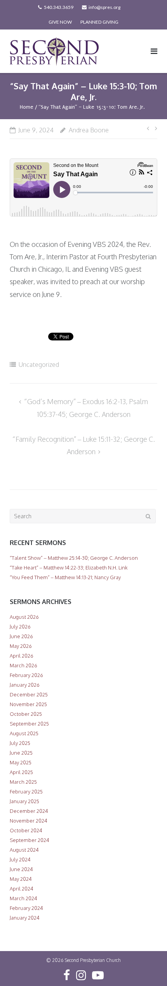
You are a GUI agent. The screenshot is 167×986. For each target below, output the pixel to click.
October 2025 (26, 714)
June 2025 (21, 753)
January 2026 (25, 685)
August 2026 (24, 617)
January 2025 (24, 801)
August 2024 (24, 850)
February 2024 (26, 908)
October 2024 (26, 830)
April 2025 (21, 772)
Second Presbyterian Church (93, 960)
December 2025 (29, 694)
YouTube (98, 975)
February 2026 (26, 675)
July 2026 (20, 626)
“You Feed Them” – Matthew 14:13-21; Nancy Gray (65, 577)
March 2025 (23, 782)
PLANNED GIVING (99, 22)
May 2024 (21, 879)
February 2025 (26, 791)
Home (26, 107)
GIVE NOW (60, 22)
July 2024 (20, 859)
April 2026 (21, 656)
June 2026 (21, 636)
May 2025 (20, 762)
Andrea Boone (89, 130)
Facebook (66, 975)
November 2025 (28, 704)
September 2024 (29, 840)
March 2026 (23, 665)
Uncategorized (39, 364)
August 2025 (24, 733)
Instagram (81, 975)
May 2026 (21, 646)
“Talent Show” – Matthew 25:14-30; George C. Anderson (74, 558)
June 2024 (21, 869)
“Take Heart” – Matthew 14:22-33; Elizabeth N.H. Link (68, 567)
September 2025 (29, 723)
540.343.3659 (58, 7)
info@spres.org (104, 7)
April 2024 (21, 888)
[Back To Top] (147, 967)
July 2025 (20, 743)
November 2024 (28, 821)
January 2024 (25, 918)
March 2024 (23, 898)
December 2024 (29, 811)
